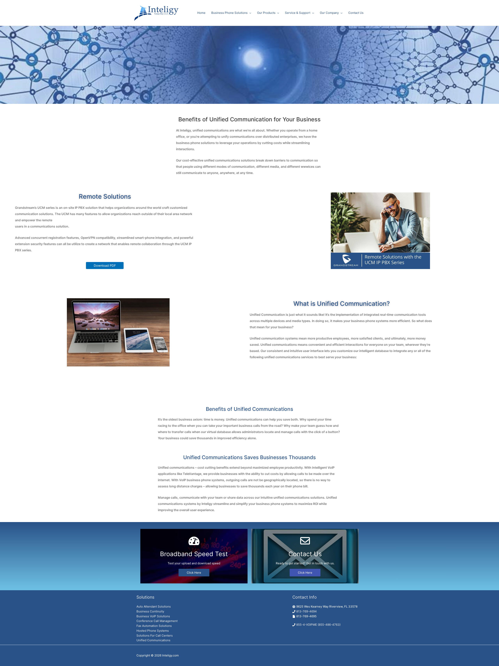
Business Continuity (150, 611)
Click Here (194, 572)
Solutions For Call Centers (154, 635)
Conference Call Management (157, 621)
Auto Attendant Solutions (153, 606)
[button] (105, 265)
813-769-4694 (306, 611)
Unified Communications (153, 640)
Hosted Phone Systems (152, 630)
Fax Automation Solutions (154, 626)
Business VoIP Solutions (153, 616)
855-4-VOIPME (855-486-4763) (318, 624)
